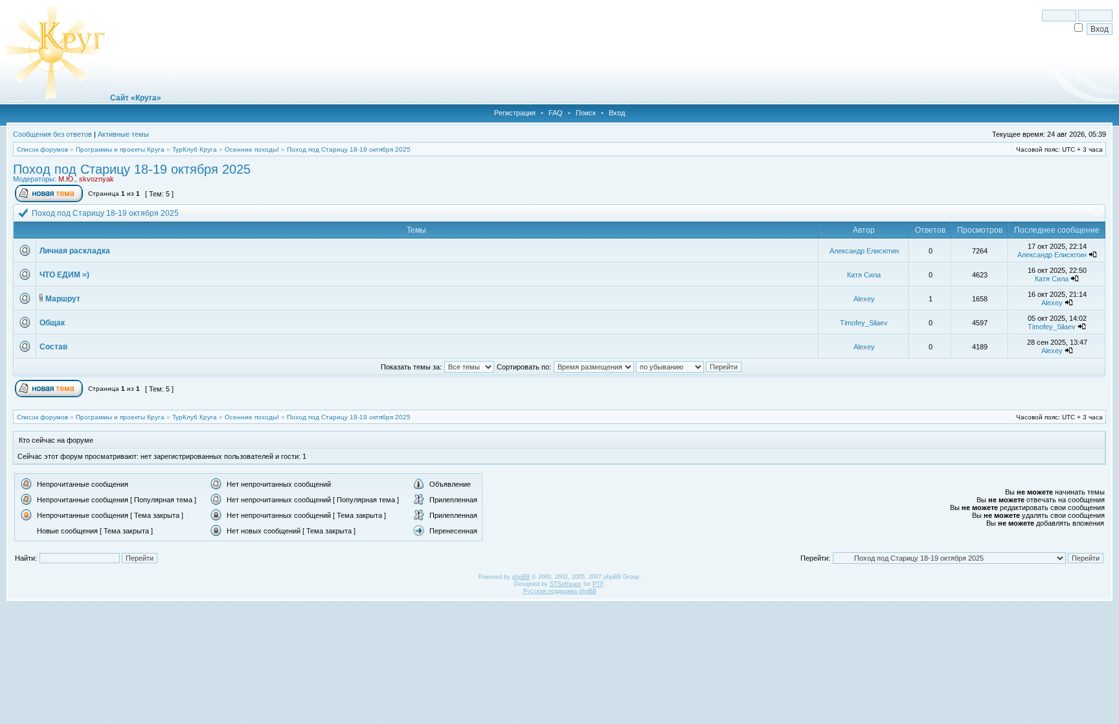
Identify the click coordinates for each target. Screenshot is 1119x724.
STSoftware (566, 584)
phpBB (521, 577)
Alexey (864, 299)
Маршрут (62, 298)
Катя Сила (864, 275)
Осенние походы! (252, 149)
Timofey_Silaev (864, 323)
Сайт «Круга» (135, 97)
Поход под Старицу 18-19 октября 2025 (349, 149)
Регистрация (515, 113)
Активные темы (123, 134)
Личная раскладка (75, 250)
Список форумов (42, 149)
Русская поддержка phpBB (559, 591)
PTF (598, 584)
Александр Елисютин (864, 251)
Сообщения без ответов (52, 134)
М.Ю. (66, 179)
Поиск (586, 113)
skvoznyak (96, 179)
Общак (52, 322)
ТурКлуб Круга (194, 149)
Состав (53, 346)
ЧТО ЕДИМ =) (64, 274)
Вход (617, 113)
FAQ (555, 113)
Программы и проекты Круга (120, 149)
